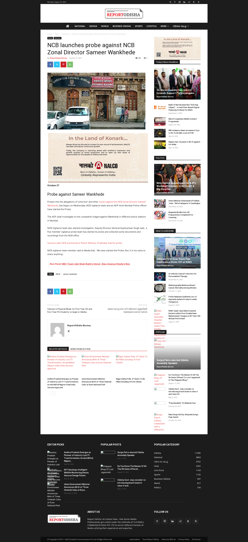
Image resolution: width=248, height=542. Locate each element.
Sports (139, 26)
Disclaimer (196, 539)
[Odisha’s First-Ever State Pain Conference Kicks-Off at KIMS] (177, 254)
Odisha (93, 26)
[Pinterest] (63, 64)
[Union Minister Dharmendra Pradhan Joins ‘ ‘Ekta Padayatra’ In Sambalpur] (160, 203)
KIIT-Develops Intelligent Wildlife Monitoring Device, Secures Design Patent (76, 473)
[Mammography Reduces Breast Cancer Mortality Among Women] (160, 288)
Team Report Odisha (151, 539)
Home (49, 34)
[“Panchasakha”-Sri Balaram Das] (160, 408)
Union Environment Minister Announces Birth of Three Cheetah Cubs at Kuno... (77, 487)
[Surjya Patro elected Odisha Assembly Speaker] (177, 354)
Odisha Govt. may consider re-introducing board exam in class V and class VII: (183, 391)
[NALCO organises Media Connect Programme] (160, 121)
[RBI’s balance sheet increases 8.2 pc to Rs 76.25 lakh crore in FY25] (160, 133)
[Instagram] (179, 2)
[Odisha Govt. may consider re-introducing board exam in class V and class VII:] (160, 391)
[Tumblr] (194, 2)
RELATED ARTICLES (58, 349)
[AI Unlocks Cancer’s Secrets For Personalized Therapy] (160, 276)
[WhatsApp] (70, 64)
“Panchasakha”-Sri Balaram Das (182, 403)
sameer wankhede (70, 274)
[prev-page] (49, 393)
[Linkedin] (184, 2)
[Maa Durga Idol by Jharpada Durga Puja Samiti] (160, 422)
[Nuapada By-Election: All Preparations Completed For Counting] (160, 215)
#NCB (58, 274)
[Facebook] (175, 2)
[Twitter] (198, 2)
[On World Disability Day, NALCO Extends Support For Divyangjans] (177, 86)
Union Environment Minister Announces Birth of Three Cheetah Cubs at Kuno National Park (96, 382)
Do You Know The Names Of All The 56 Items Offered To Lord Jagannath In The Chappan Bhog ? (184, 377)
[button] (170, 2)
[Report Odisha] (124, 13)
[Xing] (69, 331)
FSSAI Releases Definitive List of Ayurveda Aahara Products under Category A (182, 299)
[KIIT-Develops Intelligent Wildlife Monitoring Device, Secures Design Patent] (54, 477)
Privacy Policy (184, 539)
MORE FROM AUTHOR (80, 349)
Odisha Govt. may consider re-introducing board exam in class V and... (131, 483)
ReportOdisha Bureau (58, 58)
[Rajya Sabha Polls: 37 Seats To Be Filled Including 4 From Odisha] (131, 366)
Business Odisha (122, 26)
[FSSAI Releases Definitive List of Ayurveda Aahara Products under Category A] (160, 299)
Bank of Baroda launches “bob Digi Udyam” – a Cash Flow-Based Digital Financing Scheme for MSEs (183, 107)
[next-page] (54, 393)
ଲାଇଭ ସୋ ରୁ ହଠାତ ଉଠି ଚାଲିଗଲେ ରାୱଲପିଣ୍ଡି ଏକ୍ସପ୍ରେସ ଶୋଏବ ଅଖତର (127, 310)
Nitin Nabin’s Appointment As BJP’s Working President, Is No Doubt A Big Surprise (176, 186)
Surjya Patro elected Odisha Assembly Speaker (172, 362)
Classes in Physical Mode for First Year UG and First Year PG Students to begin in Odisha (69, 310)
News (57, 34)
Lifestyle (152, 26)
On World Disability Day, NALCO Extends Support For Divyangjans (175, 92)
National (80, 26)
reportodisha (134, 539)
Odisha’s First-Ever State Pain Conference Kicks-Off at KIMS (174, 260)
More (163, 26)
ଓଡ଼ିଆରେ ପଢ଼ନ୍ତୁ (179, 26)
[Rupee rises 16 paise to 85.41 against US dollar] (160, 144)
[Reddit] (189, 2)
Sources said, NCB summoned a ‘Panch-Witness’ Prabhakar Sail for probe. (85, 243)
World (105, 26)
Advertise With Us (169, 539)
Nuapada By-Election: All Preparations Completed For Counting (180, 214)
